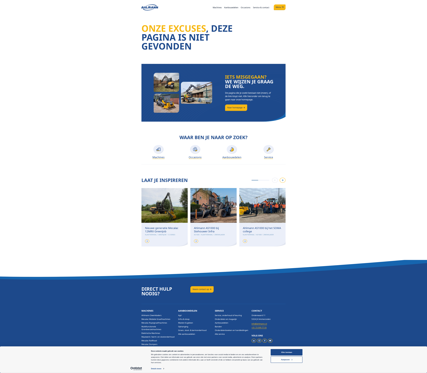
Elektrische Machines (150, 333)
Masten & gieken (185, 322)
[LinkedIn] (254, 341)
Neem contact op (201, 289)
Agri (180, 315)
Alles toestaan (286, 352)
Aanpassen (285, 359)
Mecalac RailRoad (149, 340)
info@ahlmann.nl (259, 323)
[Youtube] (270, 341)
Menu (278, 7)
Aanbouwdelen (231, 7)
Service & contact (261, 7)
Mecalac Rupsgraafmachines (154, 322)
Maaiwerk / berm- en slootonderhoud (157, 336)
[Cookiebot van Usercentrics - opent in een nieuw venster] (136, 368)
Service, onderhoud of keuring (228, 315)
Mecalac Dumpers (149, 344)
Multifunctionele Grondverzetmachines (151, 328)
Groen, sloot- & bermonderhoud (192, 330)
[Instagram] (259, 341)
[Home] (149, 7)
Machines (217, 7)
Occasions (245, 7)
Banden (218, 326)
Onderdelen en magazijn (226, 319)
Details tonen (156, 369)
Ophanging (183, 326)
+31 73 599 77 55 (259, 327)
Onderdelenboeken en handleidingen (231, 330)
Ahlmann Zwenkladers (151, 315)
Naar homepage (235, 107)
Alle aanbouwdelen (186, 334)
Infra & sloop (183, 319)
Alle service (220, 334)
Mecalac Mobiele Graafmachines (155, 319)
